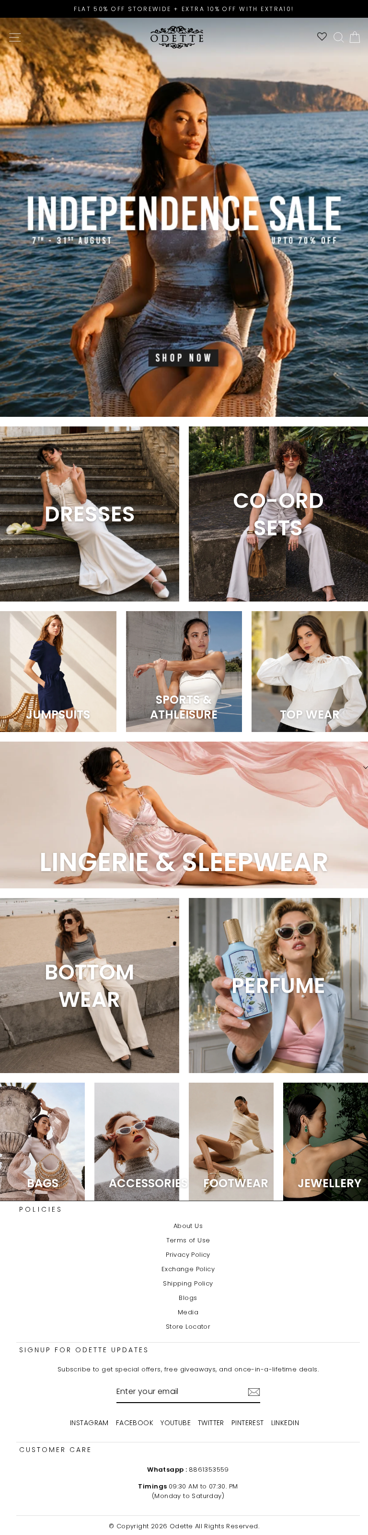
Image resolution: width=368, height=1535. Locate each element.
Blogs (188, 1297)
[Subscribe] (254, 1392)
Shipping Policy (188, 1283)
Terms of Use (188, 1240)
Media (188, 1312)
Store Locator (188, 1326)
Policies (41, 1209)
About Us (188, 1225)
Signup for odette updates (84, 1350)
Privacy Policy (188, 1254)
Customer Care (55, 1449)
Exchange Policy (188, 1269)
